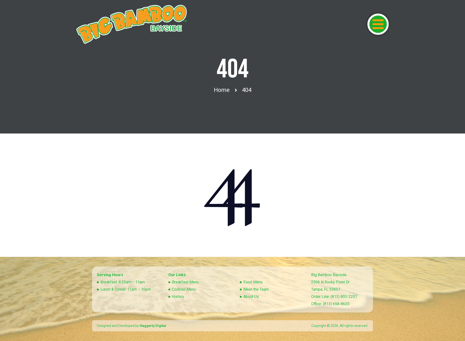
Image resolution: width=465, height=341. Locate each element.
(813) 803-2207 (344, 296)
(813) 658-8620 (336, 304)
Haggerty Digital (153, 326)
